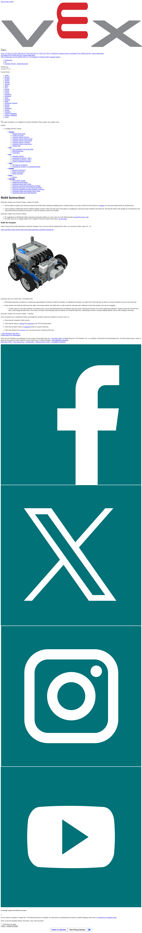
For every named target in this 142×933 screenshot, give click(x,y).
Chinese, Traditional (11, 115)
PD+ (89, 53)
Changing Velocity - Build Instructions (16, 64)
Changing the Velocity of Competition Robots (26, 166)
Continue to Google (12, 926)
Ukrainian (8, 112)
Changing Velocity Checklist (21, 142)
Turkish (7, 110)
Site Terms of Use (19, 342)
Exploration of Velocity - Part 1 (21, 158)
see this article (62, 219)
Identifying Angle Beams (20, 182)
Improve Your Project (18, 170)
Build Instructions (17, 151)
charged (22, 323)
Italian (6, 86)
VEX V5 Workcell (52, 53)
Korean (7, 91)
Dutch (6, 98)
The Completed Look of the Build (22, 149)
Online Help (100, 53)
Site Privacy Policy (6, 342)
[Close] (1, 914)
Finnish (7, 106)
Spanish (7, 82)
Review (14, 177)
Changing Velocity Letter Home (22, 140)
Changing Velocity (18, 156)
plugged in (27, 327)
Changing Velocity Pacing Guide (22, 139)
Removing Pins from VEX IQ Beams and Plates (27, 187)
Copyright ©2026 (56, 338)
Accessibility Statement (58, 342)
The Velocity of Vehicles (19, 165)
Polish (6, 101)
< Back (3, 333)
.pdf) (87, 217)
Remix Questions (17, 173)
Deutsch (7, 79)
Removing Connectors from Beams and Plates (26, 186)
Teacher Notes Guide (18, 133)
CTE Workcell (33, 57)
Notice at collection (59, 930)
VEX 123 (4, 53)
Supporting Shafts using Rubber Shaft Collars (26, 191)
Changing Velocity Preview (20, 137)
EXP (24, 57)
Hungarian (8, 96)
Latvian (7, 92)
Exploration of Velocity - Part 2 (21, 160)
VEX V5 (36, 53)
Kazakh (7, 89)
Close (3, 926)
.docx (83, 217)
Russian (7, 105)
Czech (7, 117)
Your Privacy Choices (77, 930)
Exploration (16, 153)
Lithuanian (8, 94)
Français (7, 84)
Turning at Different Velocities (21, 161)
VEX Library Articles (19, 180)
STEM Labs (8, 60)
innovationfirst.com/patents (60, 340)
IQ (22, 57)
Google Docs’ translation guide (107, 917)
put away (23, 330)
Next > (17, 333)
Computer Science (63, 53)
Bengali (7, 77)
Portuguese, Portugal (11, 103)
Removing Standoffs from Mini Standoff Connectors (28, 189)
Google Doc (77, 217)
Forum (94, 53)
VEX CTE (42, 53)
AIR (47, 57)
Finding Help (16, 146)
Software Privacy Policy (42, 342)
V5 (27, 57)
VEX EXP (29, 53)
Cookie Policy (30, 342)
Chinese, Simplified (11, 113)
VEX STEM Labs (82, 53)
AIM (19, 57)
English (7, 80)
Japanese (7, 99)
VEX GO (10, 53)
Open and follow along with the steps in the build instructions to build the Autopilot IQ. (27, 229)
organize (101, 205)
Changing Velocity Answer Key (22, 144)
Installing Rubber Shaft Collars (21, 184)
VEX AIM (17, 53)
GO (16, 57)
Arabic (7, 75)
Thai (6, 87)
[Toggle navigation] (1, 48)
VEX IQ (23, 53)
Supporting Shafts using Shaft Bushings (24, 193)
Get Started (73, 53)
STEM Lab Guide (17, 135)
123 (13, 57)
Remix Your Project (18, 172)
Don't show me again (9, 924)
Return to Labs (10, 333)
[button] (71, 484)
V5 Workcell (42, 57)
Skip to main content (7, 1)
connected (31, 323)
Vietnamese (8, 108)
